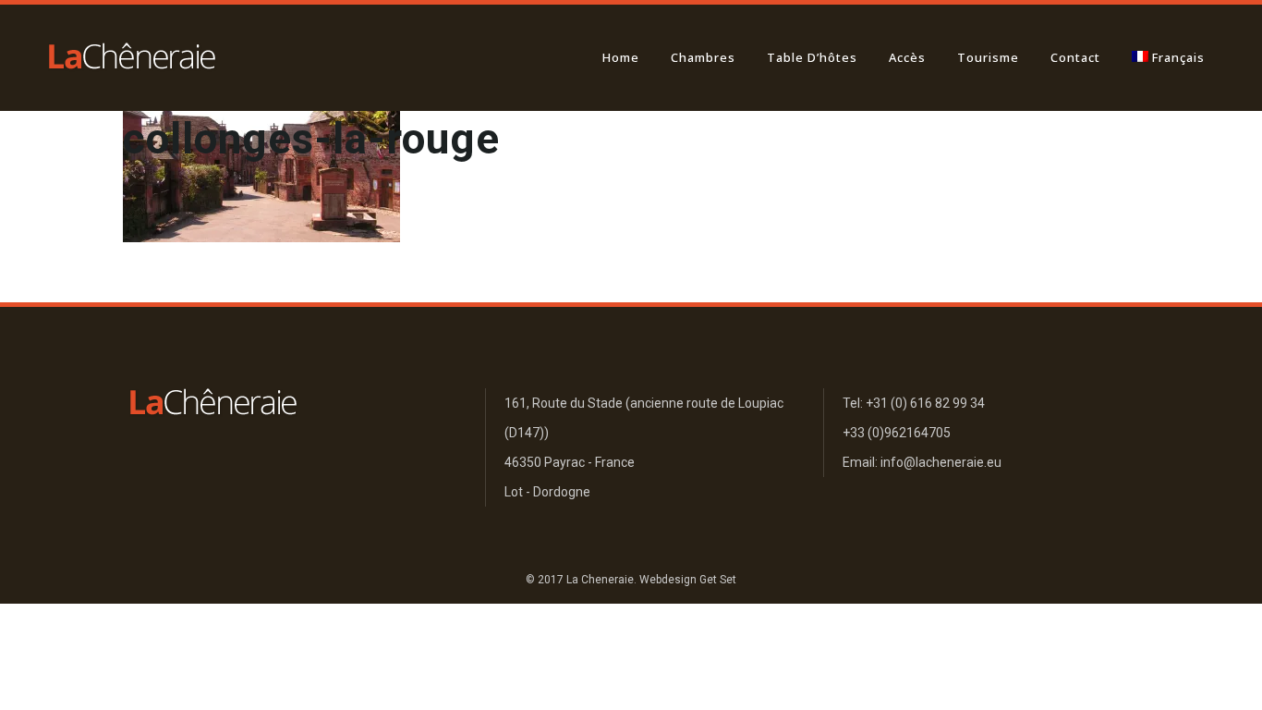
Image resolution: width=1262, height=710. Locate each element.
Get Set (717, 579)
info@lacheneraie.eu (940, 462)
